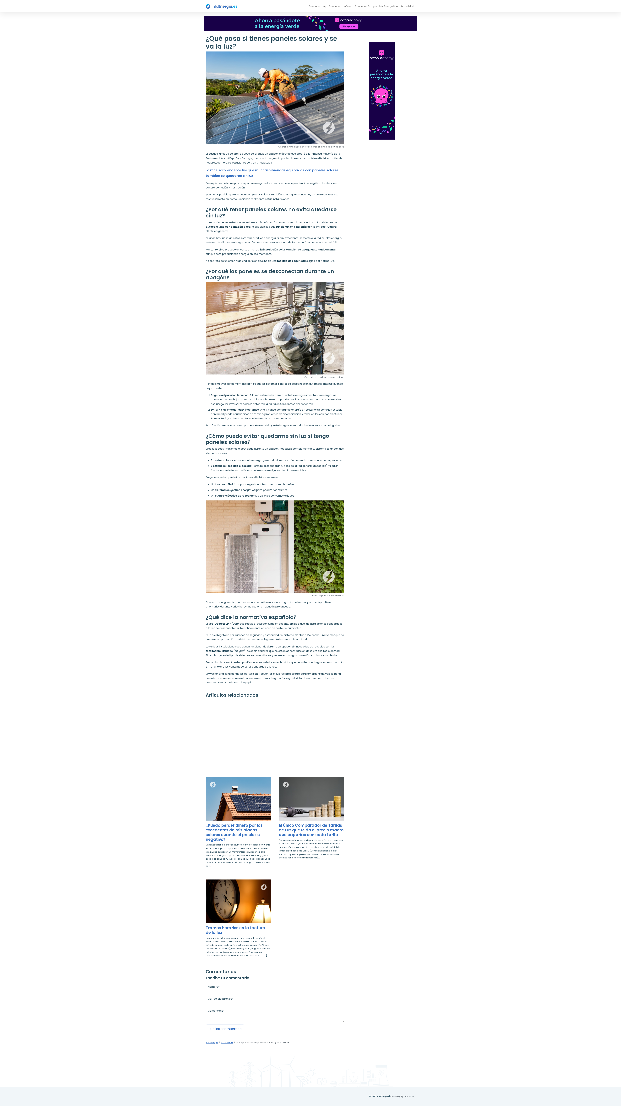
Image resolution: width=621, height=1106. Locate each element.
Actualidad (407, 6)
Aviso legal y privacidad (402, 1096)
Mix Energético (388, 6)
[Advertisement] (275, 734)
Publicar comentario (225, 1029)
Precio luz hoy (317, 6)
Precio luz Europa (366, 6)
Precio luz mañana (340, 6)
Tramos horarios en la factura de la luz (235, 930)
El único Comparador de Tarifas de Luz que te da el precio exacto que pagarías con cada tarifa (311, 830)
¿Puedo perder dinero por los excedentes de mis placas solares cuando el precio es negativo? (234, 832)
